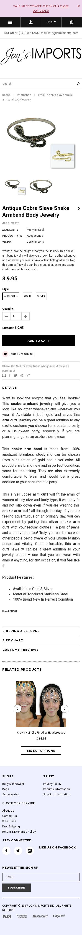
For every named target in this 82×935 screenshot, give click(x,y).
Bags (5, 789)
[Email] (4, 375)
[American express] (22, 916)
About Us (8, 810)
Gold (27, 296)
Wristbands (24, 95)
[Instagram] (30, 851)
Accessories (10, 794)
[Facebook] (6, 851)
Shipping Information (56, 794)
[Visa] (7, 916)
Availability (10, 229)
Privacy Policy (52, 784)
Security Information (56, 789)
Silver (41, 296)
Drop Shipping (11, 826)
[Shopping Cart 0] (72, 22)
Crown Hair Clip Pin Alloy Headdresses (41, 732)
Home (6, 95)
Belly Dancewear (13, 784)
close (79, 6)
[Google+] (28, 375)
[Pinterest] (21, 375)
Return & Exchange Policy (19, 831)
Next (79, 208)
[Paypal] (59, 916)
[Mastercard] (40, 916)
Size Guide (9, 821)
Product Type (12, 235)
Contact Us (9, 816)
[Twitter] (15, 375)
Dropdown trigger (30, 22)
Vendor (7, 241)
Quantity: (7, 308)
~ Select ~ (11, 296)
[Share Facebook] (9, 375)
